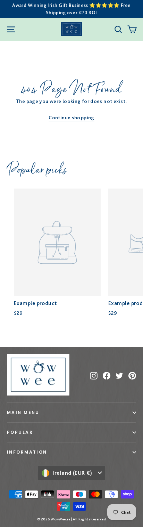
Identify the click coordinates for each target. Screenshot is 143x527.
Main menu (23, 412)
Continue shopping (71, 117)
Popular (20, 432)
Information (27, 452)
